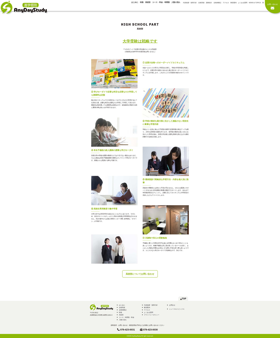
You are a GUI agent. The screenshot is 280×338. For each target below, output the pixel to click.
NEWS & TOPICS (255, 3)
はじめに (134, 2)
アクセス (226, 3)
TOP (184, 298)
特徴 (142, 2)
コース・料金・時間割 (161, 2)
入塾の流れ (176, 2)
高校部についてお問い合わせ (140, 274)
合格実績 (201, 3)
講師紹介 (209, 3)
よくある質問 (242, 3)
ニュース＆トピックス (176, 309)
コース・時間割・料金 (126, 317)
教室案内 (233, 3)
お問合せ (172, 305)
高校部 (147, 2)
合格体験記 (217, 3)
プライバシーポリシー (151, 315)
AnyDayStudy (136, 336)
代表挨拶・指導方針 (190, 3)
